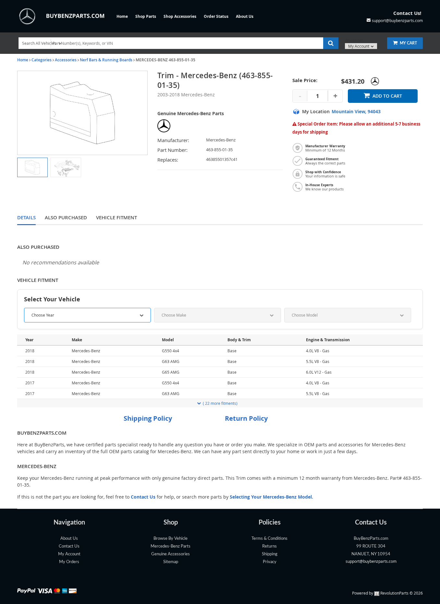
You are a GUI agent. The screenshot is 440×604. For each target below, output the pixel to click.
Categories (41, 60)
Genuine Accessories (170, 554)
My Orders (69, 562)
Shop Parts (145, 16)
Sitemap (170, 562)
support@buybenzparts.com (371, 561)
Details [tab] (26, 217)
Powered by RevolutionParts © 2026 (387, 593)
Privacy (269, 562)
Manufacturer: (173, 140)
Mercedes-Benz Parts (170, 546)
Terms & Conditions (269, 538)
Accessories (66, 60)
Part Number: (172, 150)
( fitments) (220, 403)
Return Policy (246, 418)
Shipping (269, 554)
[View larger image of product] (32, 167)
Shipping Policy (148, 418)
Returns (269, 546)
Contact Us (69, 546)
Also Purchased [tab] (66, 217)
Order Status (216, 16)
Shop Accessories (180, 16)
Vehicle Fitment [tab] (116, 217)
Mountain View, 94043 (356, 111)
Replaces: (167, 160)
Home (122, 16)
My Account (359, 46)
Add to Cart (387, 96)
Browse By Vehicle (170, 538)
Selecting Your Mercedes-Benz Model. (271, 497)
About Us (244, 16)
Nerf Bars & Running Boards (106, 60)
